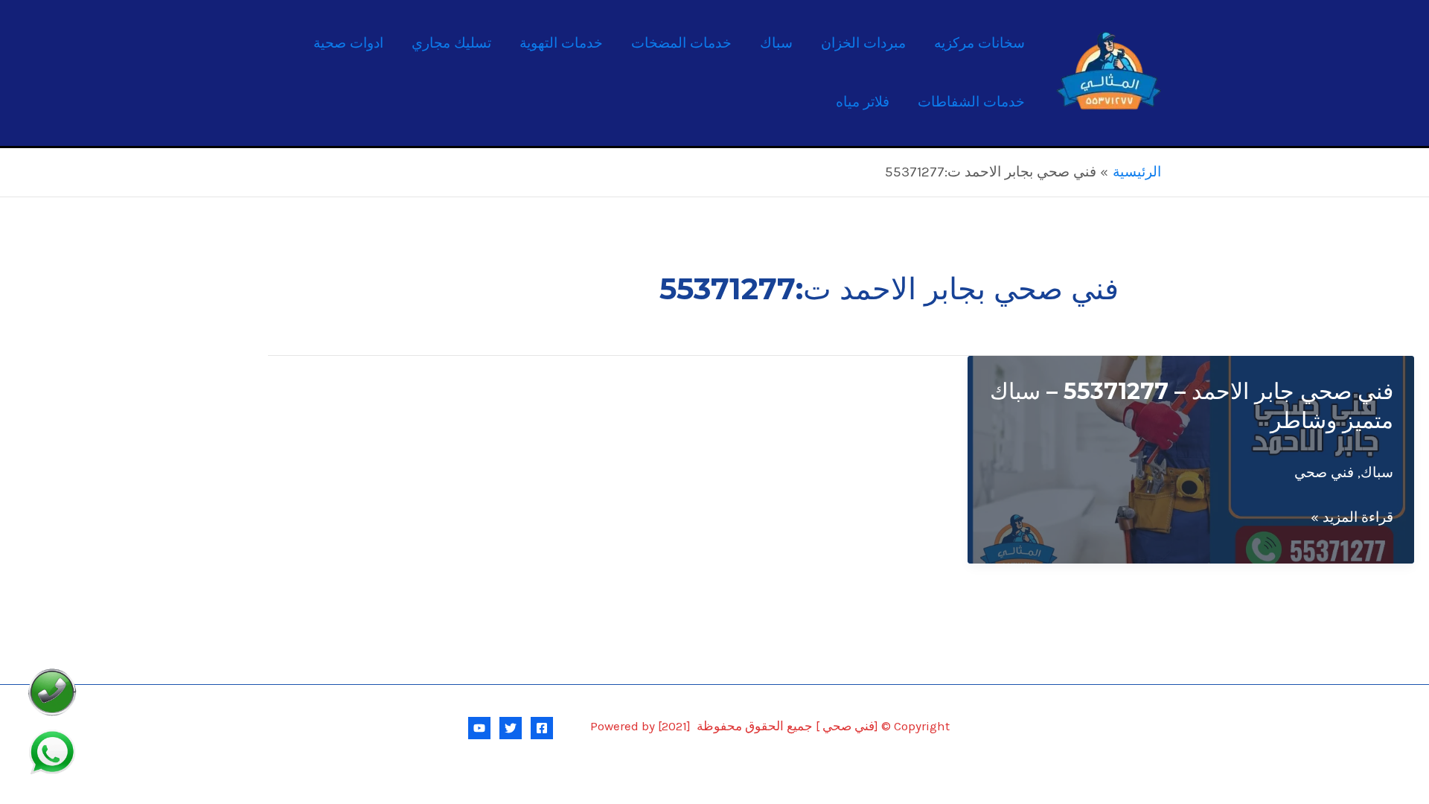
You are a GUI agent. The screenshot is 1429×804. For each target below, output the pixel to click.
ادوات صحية (348, 43)
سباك (776, 43)
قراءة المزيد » (1352, 519)
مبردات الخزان (863, 43)
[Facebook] (542, 728)
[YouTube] (479, 728)
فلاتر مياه (862, 102)
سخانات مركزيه (979, 43)
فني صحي (1324, 473)
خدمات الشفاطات (971, 102)
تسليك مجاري (451, 43)
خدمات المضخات (681, 43)
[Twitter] (510, 728)
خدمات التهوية (561, 43)
